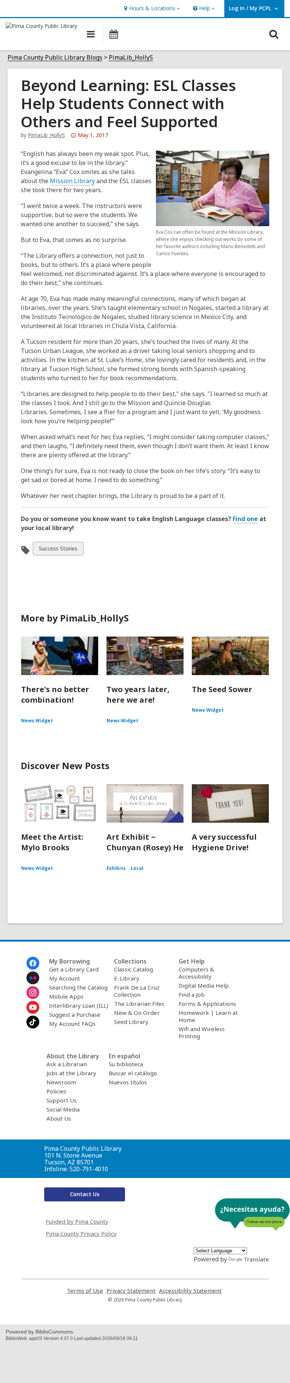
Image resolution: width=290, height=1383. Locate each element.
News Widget (37, 720)
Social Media (63, 1109)
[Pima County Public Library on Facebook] (32, 963)
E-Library (126, 978)
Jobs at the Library (71, 1073)
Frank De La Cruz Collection (137, 991)
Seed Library (131, 1021)
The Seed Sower (222, 689)
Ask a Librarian (66, 1064)
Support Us (61, 1100)
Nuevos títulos (128, 1082)
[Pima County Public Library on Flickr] (32, 977)
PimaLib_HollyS (131, 57)
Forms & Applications (207, 1003)
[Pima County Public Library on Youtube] (32, 1007)
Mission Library (72, 181)
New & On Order (137, 1012)
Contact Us (84, 1194)
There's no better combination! (55, 694)
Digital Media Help (204, 985)
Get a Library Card (74, 969)
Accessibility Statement (190, 1290)
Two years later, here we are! (138, 694)
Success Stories (58, 549)
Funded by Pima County (77, 1221)
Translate (256, 1259)
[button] (151, 8)
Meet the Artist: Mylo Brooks (52, 842)
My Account (64, 978)
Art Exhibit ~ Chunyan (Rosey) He (145, 842)
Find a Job (192, 994)
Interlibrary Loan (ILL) (78, 1005)
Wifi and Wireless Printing (202, 1032)
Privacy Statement (131, 1290)
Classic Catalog (133, 969)
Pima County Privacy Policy (81, 1233)
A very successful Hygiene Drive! (224, 842)
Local (137, 868)
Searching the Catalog (78, 987)
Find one (245, 519)
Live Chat (252, 1214)
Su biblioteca (126, 1064)
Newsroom (61, 1082)
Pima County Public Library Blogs (55, 57)
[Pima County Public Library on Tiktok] (32, 1022)
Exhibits (116, 868)
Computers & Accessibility (196, 972)
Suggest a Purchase (74, 1014)
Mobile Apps (66, 996)
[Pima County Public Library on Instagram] (32, 992)
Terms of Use (85, 1290)
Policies (56, 1091)
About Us (58, 1118)
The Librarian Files (139, 1003)
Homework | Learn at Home (208, 1016)
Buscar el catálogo (133, 1073)
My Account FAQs (72, 1023)
